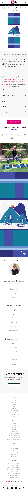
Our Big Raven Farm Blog (14, 437)
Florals (14, 293)
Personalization (14, 412)
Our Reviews (14, 431)
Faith (14, 314)
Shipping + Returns (14, 448)
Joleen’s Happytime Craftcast (14, 439)
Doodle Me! (14, 416)
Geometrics (14, 297)
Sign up (14, 485)
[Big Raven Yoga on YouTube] (16, 488)
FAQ (14, 446)
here (11, 89)
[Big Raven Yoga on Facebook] (12, 488)
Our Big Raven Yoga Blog (14, 435)
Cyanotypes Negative (14, 477)
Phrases (14, 326)
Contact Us (14, 456)
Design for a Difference (10, 79)
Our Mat (14, 423)
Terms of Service (14, 452)
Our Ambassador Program (14, 433)
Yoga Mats (14, 343)
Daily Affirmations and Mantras (14, 467)
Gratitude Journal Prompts (14, 473)
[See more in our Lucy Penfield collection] (14, 136)
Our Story (14, 425)
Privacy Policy (14, 454)
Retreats (14, 364)
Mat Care (14, 450)
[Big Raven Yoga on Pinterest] (20, 488)
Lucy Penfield (18, 260)
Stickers (14, 351)
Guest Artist (14, 289)
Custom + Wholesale (14, 414)
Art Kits (14, 360)
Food (14, 318)
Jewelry (14, 347)
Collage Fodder (14, 475)
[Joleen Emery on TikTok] (3, 488)
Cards (14, 356)
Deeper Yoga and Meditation (14, 469)
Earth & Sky (14, 322)
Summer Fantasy (14, 285)
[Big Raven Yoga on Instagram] (8, 488)
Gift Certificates (14, 410)
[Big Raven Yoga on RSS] (24, 488)
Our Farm (14, 427)
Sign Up (8, 481)
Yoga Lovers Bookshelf (14, 465)
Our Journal (14, 429)
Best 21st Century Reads (14, 471)
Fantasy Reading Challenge (14, 463)
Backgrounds (14, 331)
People (14, 310)
